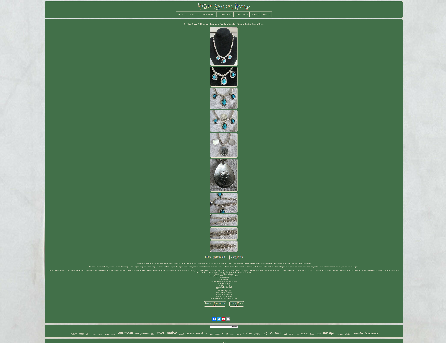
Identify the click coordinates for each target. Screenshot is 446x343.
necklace (201, 333)
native (172, 333)
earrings (340, 334)
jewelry (73, 334)
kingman (100, 334)
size (319, 333)
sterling (275, 333)
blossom (94, 334)
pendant (190, 333)
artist (81, 334)
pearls (257, 333)
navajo (328, 332)
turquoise (142, 333)
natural (238, 334)
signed (304, 333)
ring (225, 333)
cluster (347, 334)
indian (232, 334)
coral (291, 334)
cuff (265, 333)
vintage (247, 333)
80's (152, 334)
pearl (181, 334)
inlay (87, 334)
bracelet (358, 333)
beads (217, 334)
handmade (371, 333)
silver (160, 333)
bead (312, 334)
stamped (114, 334)
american (125, 333)
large (211, 334)
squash (107, 334)
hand (285, 334)
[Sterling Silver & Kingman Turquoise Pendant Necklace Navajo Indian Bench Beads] (224, 46)
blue (297, 334)
